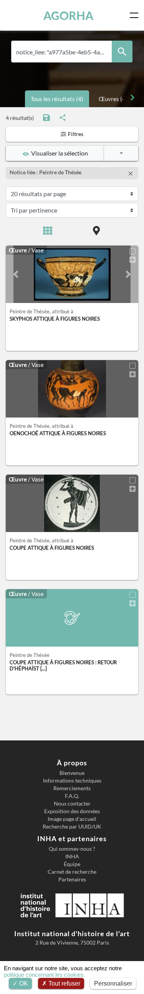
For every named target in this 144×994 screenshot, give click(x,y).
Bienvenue (72, 773)
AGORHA (68, 15)
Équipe (72, 864)
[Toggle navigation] (135, 15)
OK (23, 983)
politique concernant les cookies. (44, 974)
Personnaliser (113, 983)
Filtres (75, 134)
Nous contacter (72, 804)
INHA (72, 856)
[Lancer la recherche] (122, 51)
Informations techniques (72, 781)
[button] (16, 274)
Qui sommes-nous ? (72, 849)
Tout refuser (63, 983)
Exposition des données (72, 811)
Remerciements (72, 788)
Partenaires (72, 879)
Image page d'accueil (72, 819)
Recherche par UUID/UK (72, 827)
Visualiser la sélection (58, 153)
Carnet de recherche (72, 872)
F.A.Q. (72, 796)
